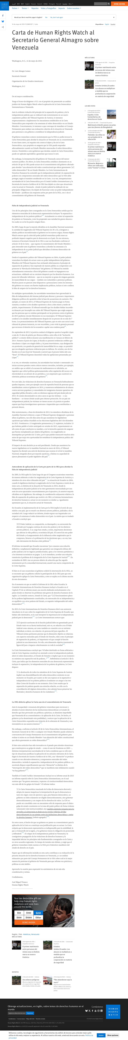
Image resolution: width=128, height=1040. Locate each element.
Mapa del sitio (30, 1019)
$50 (19, 912)
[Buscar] (108, 3)
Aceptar (101, 1035)
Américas (26, 934)
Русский (58, 4)
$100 (28, 912)
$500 (19, 917)
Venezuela (35, 934)
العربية (14, 4)
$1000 (29, 917)
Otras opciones (112, 1035)
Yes (46, 17)
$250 (38, 912)
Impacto (61, 8)
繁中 (22, 4)
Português (52, 4)
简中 (18, 4)
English (27, 4)
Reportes (35, 8)
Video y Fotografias (48, 8)
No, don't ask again (57, 17)
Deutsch (39, 4)
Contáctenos (12, 1019)
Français (33, 4)
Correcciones (21, 1019)
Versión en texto (40, 1019)
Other (38, 917)
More (71, 4)
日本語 (46, 4)
